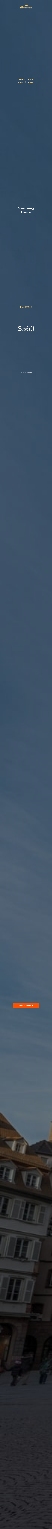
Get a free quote (26, 1005)
